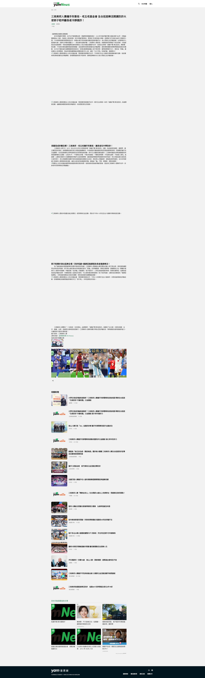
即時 (55, 10)
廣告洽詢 (142, 674)
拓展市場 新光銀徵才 (58, 622)
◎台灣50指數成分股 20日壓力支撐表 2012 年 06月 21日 (89, 648)
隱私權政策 (134, 674)
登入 (151, 4)
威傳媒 (53, 24)
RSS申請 (144, 4)
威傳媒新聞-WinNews (66, 336)
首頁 (52, 10)
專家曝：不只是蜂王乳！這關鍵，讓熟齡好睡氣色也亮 (88, 623)
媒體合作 (149, 674)
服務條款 (125, 674)
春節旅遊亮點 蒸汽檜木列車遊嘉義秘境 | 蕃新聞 (113, 623)
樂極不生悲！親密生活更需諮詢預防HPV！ (113, 648)
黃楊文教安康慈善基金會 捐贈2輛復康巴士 (63, 648)
